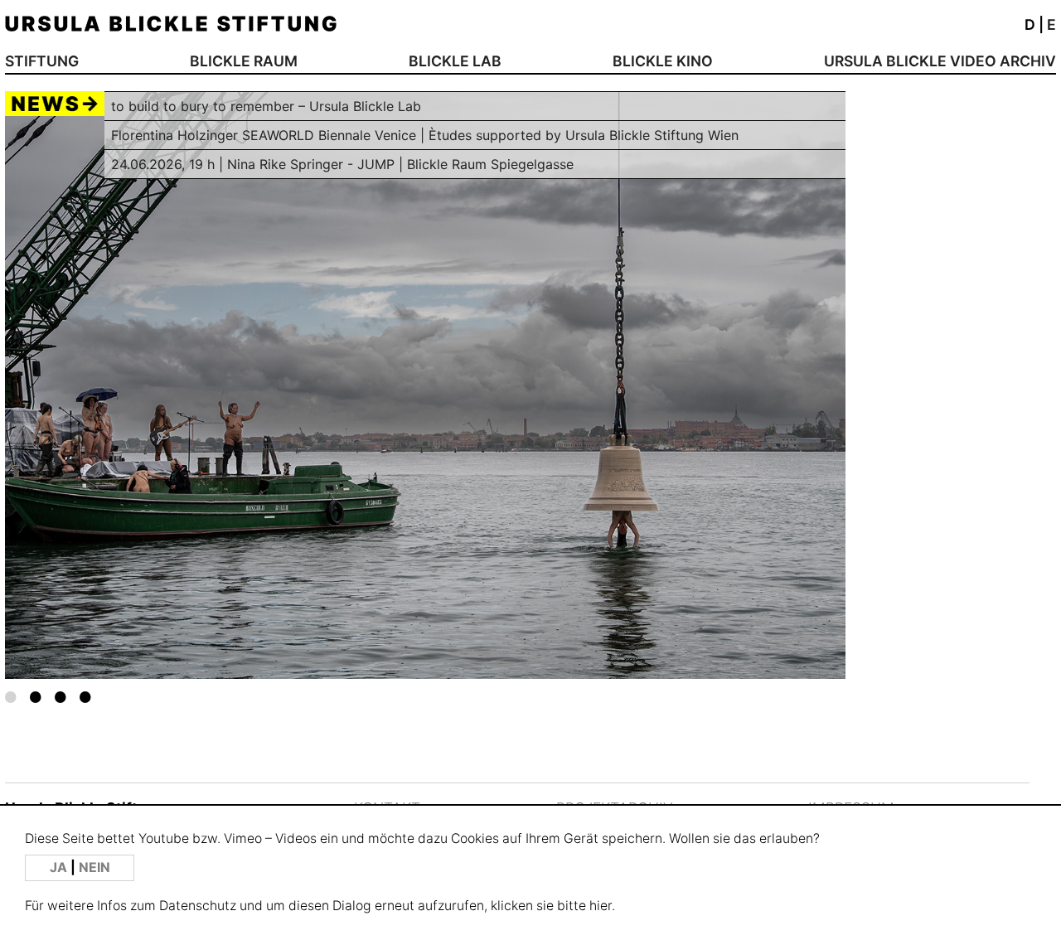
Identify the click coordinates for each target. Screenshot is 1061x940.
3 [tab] (60, 696)
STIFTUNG (42, 61)
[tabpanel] (425, 385)
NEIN (94, 867)
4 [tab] (85, 696)
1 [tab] (10, 696)
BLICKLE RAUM (244, 61)
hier (600, 905)
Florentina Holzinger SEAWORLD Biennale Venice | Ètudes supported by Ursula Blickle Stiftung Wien (425, 135)
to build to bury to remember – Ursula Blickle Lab (266, 106)
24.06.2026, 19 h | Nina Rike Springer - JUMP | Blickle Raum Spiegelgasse (342, 164)
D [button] (1030, 24)
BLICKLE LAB (455, 61)
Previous (89, 385)
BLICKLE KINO (663, 61)
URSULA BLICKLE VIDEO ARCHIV (940, 61)
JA (60, 867)
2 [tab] (35, 696)
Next (761, 369)
